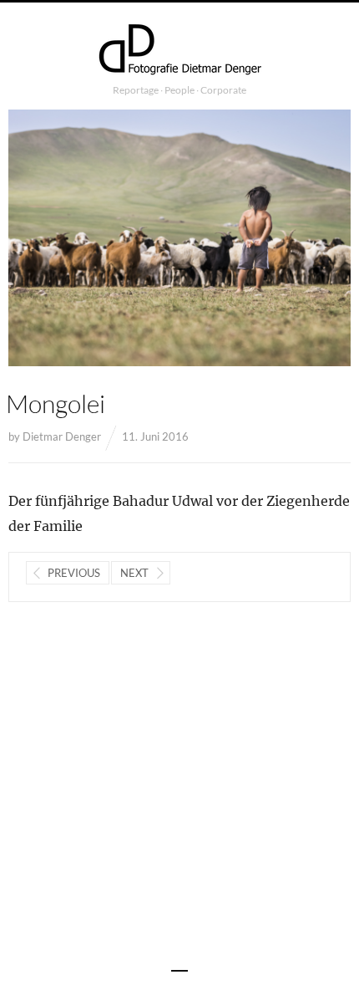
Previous (74, 572)
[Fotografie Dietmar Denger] (179, 51)
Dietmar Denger (62, 436)
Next (134, 572)
